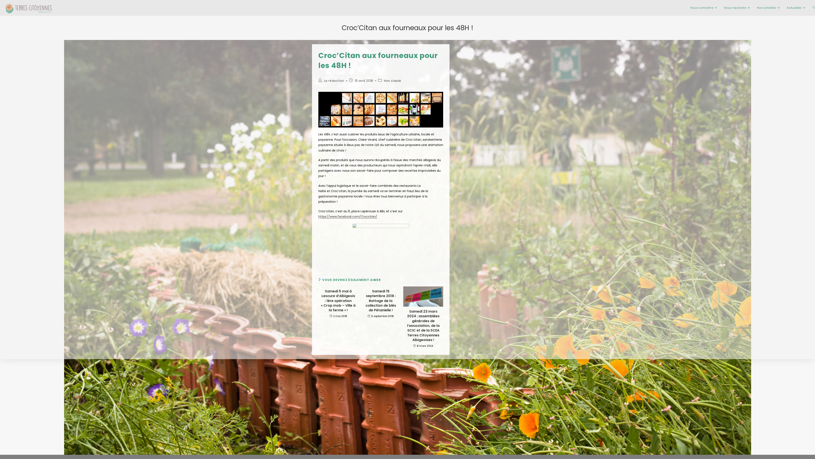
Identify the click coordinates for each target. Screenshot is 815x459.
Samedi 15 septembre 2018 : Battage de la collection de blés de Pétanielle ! (380, 301)
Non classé (392, 81)
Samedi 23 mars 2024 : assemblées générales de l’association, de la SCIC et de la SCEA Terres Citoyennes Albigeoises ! (423, 325)
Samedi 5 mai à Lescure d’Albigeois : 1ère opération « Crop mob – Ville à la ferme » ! (338, 301)
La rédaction (334, 81)
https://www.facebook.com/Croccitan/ (347, 216)
